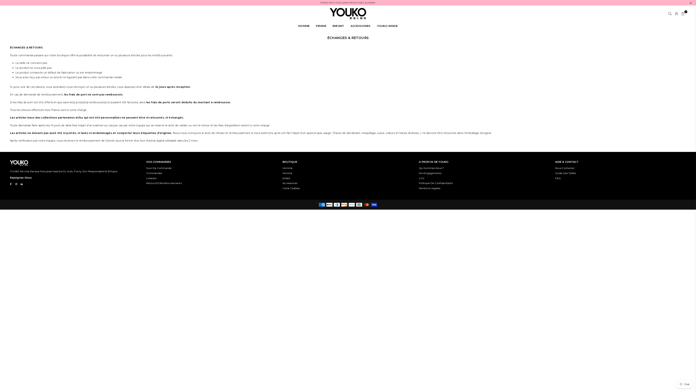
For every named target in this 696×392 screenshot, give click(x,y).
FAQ (558, 178)
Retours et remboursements (164, 183)
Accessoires (290, 183)
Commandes (154, 173)
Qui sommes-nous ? (431, 168)
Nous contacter (565, 168)
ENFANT (338, 26)
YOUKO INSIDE (387, 26)
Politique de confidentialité (436, 183)
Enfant (286, 178)
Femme (287, 173)
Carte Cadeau (291, 188)
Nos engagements (430, 173)
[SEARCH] (670, 13)
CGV (421, 178)
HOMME (304, 26)
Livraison (151, 178)
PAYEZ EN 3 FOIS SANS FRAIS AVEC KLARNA (348, 2)
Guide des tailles (565, 173)
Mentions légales (429, 188)
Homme (288, 168)
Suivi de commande (159, 168)
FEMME (321, 26)
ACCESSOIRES (361, 26)
